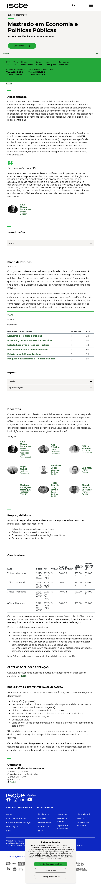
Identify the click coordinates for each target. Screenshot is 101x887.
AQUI (23, 676)
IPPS (8, 831)
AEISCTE (81, 818)
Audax (9, 814)
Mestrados (21, 15)
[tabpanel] (50, 346)
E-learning (62, 814)
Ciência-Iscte (43, 814)
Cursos (11, 15)
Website (14, 782)
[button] (22, 46)
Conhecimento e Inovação (18, 822)
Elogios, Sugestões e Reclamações (24, 845)
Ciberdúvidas (43, 826)
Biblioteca (41, 818)
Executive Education (16, 818)
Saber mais (50, 870)
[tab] (50, 313)
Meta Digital (12, 826)
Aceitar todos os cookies (50, 864)
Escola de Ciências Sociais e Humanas (31, 36)
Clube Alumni (83, 814)
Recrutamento (44, 822)
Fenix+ (40, 831)
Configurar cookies (51, 877)
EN (73, 5)
